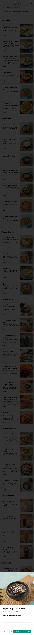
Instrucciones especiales (12, 615)
